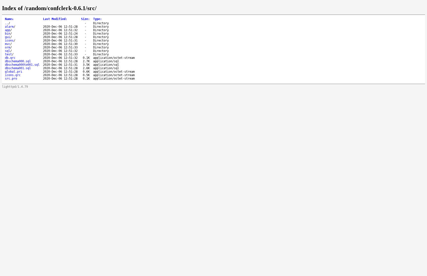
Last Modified (55, 19)
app (7, 30)
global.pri (13, 71)
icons (9, 40)
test (8, 54)
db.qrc (10, 58)
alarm (9, 26)
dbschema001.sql (18, 68)
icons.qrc (13, 75)
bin (7, 33)
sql (7, 51)
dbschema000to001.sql (22, 64)
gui (7, 37)
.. (6, 23)
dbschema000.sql (18, 61)
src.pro (11, 78)
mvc (7, 44)
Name (9, 19)
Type (97, 19)
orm (7, 47)
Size (85, 19)
